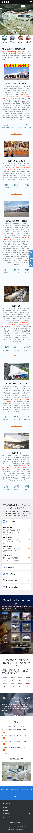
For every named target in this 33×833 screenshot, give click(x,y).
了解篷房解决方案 (21, 646)
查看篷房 (4, 753)
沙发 (5, 628)
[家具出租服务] (9, 2)
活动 (5, 638)
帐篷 (5, 620)
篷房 (5, 613)
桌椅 (5, 617)
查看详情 (16, 133)
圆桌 (5, 642)
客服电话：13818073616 (16, 822)
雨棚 (5, 624)
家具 (9, 726)
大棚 (5, 631)
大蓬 (5, 635)
